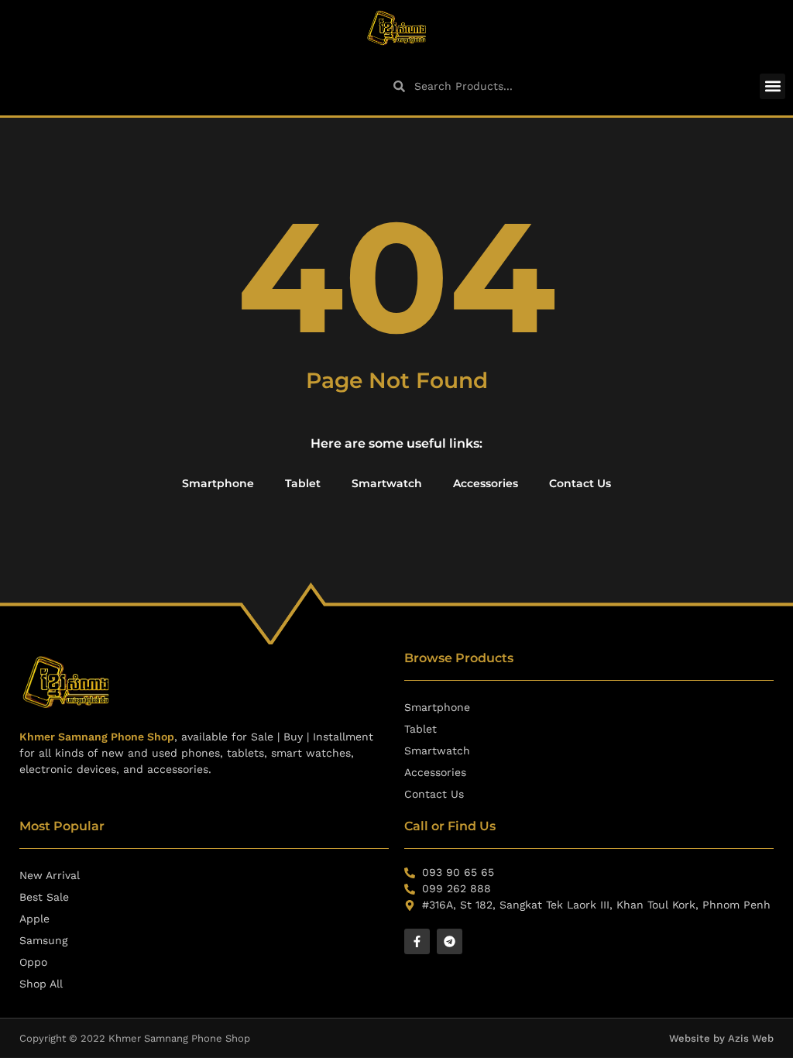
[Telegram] (449, 941)
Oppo (33, 962)
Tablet (303, 483)
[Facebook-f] (417, 941)
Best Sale (44, 897)
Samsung (43, 940)
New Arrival (49, 875)
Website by (698, 1038)
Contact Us (580, 483)
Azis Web (751, 1038)
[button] (772, 86)
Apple (34, 918)
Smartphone (218, 483)
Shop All (41, 983)
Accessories (485, 483)
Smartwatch (387, 483)
